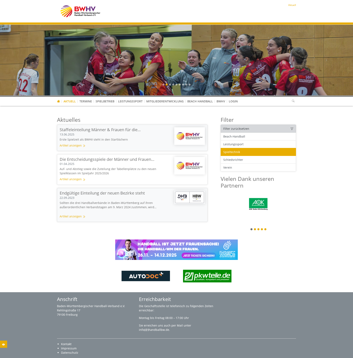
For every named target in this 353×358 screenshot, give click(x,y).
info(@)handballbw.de (154, 330)
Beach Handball (200, 101)
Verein (227, 167)
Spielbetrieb (105, 101)
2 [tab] (255, 229)
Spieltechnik (231, 152)
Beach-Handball (234, 136)
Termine (85, 101)
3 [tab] (258, 229)
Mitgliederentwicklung (165, 101)
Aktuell (70, 101)
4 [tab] (262, 229)
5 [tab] (265, 229)
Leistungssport (130, 101)
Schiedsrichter (233, 160)
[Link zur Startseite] (80, 11)
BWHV (221, 101)
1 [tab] (251, 229)
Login (233, 101)
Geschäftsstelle (155, 306)
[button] (105, 97)
